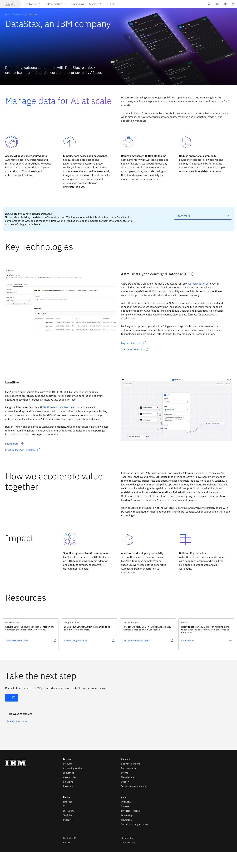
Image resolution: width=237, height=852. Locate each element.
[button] (225, 4)
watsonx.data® (196, 283)
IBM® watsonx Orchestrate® (59, 407)
